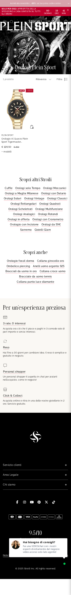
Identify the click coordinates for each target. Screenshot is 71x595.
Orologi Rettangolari (23, 203)
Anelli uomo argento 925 (48, 266)
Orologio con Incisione (24, 224)
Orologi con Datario (53, 193)
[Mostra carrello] (66, 21)
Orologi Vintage (34, 198)
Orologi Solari (12, 198)
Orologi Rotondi (48, 214)
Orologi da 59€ (51, 224)
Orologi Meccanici (54, 188)
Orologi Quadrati (49, 203)
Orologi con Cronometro (47, 219)
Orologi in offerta (18, 219)
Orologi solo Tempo (27, 188)
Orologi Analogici (24, 214)
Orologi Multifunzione (49, 209)
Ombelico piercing (18, 266)
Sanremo (26, 229)
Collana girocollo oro (50, 260)
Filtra (59, 79)
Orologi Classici (57, 198)
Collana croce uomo (53, 271)
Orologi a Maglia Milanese (21, 193)
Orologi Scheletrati (20, 209)
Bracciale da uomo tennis (35, 276)
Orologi (14, 31)
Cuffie (8, 188)
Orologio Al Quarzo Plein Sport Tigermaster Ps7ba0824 (14, 141)
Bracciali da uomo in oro (21, 271)
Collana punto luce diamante (35, 281)
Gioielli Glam (43, 229)
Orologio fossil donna (20, 260)
